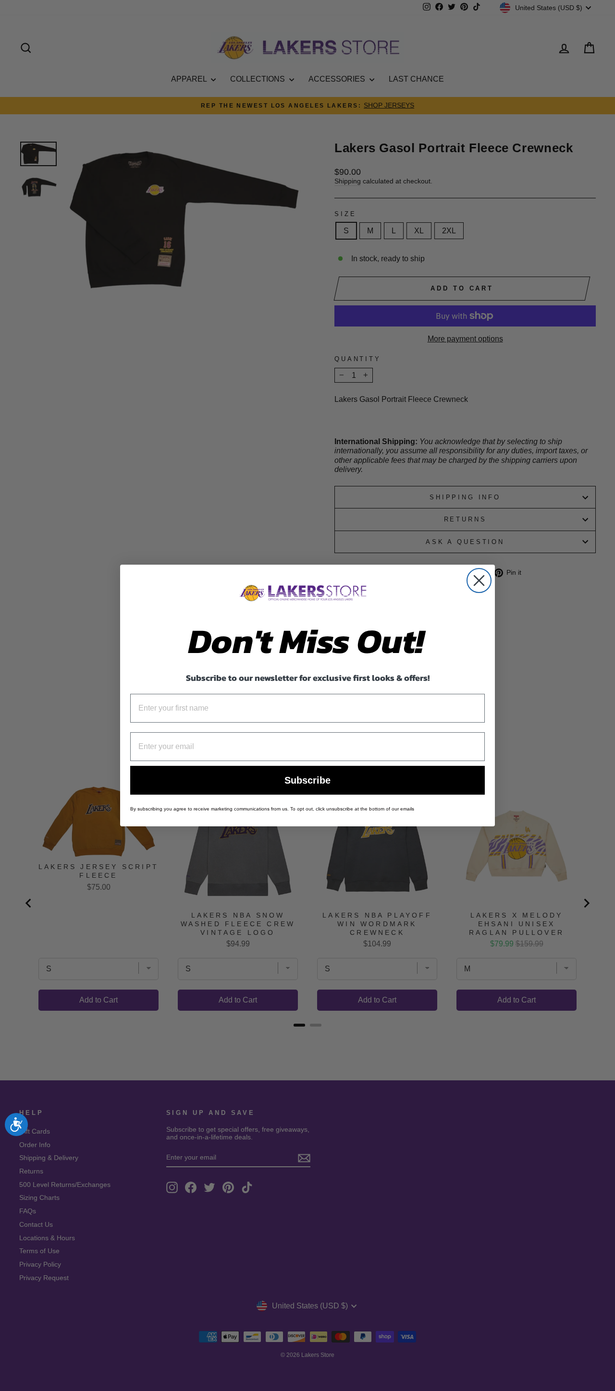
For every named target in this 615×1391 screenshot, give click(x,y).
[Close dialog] (479, 580)
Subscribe (307, 780)
